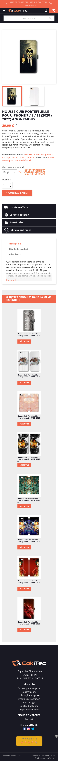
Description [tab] (14, 243)
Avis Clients (29, 738)
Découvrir (24, 341)
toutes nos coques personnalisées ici (28, 159)
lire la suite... (12, 280)
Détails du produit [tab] (18, 249)
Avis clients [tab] (14, 254)
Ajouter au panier (17, 192)
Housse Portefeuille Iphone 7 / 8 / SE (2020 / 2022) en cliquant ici (28, 156)
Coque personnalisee (29, 709)
